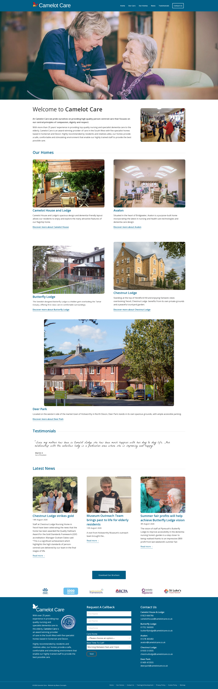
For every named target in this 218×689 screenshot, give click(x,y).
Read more (38, 559)
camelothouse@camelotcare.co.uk (156, 622)
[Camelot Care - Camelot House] (68, 183)
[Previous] (177, 441)
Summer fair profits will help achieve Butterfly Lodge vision (163, 521)
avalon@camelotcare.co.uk (153, 645)
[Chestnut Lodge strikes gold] (55, 498)
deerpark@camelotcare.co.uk (154, 669)
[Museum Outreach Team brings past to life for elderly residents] (109, 498)
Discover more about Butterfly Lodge (51, 309)
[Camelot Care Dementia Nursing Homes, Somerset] (52, 5)
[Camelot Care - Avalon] (149, 183)
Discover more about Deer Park (48, 419)
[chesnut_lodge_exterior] (149, 266)
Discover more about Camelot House (51, 227)
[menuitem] (123, 5)
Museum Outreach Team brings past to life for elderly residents (107, 523)
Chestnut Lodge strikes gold (53, 519)
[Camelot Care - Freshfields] (68, 270)
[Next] (182, 441)
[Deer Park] (109, 362)
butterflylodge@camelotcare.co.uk (157, 633)
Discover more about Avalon (127, 227)
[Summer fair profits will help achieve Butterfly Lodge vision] (163, 498)
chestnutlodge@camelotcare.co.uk (157, 657)
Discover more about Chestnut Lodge (132, 309)
